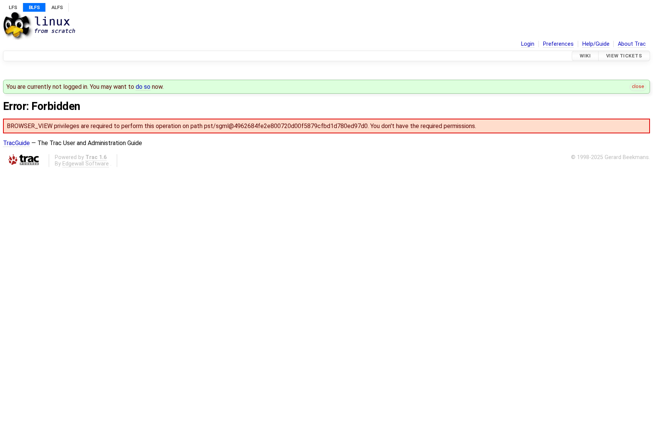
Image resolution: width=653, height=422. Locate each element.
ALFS (57, 7)
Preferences (558, 44)
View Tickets (624, 56)
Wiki (585, 56)
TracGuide (16, 143)
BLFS (34, 7)
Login (527, 44)
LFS (13, 7)
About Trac (632, 44)
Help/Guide (596, 44)
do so (143, 86)
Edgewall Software (85, 164)
